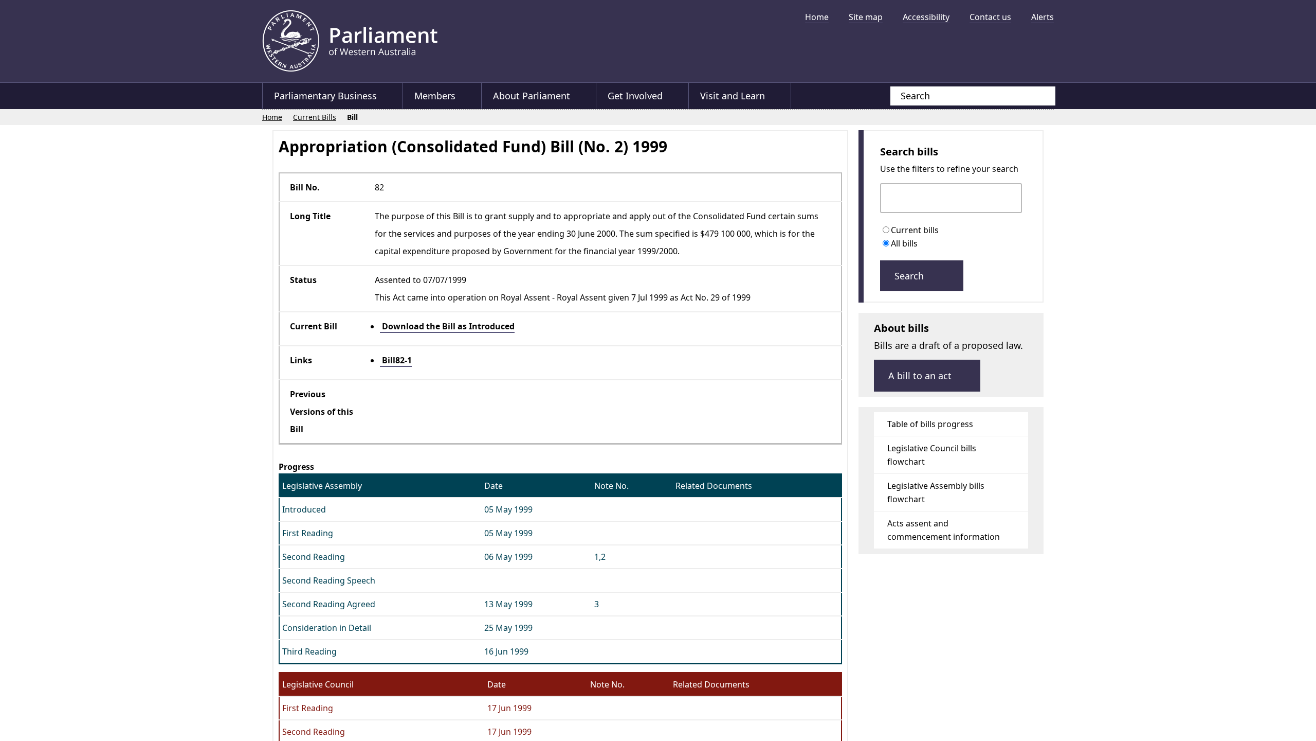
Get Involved (636, 96)
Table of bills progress (930, 427)
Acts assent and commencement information (943, 533)
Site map (866, 17)
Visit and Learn (734, 96)
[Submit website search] (1037, 95)
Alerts (1042, 17)
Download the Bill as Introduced (455, 325)
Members (435, 96)
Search (910, 279)
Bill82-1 (403, 359)
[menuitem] (817, 17)
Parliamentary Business (325, 96)
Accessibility (926, 17)
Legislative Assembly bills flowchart (935, 496)
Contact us (990, 17)
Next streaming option (1041, 49)
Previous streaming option (727, 49)
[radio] (887, 230)
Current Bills (315, 117)
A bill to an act (921, 379)
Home (817, 17)
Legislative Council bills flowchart (931, 458)
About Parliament (532, 96)
